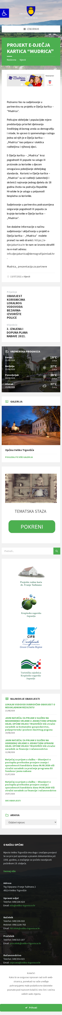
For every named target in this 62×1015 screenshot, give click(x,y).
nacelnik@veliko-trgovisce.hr (25, 928)
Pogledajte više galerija (19, 457)
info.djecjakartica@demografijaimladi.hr (31, 253)
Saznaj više (9, 871)
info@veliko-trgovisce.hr (22, 905)
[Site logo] (31, 18)
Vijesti (23, 59)
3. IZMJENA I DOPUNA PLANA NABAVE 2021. (17, 332)
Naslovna (11, 59)
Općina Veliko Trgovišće (19, 450)
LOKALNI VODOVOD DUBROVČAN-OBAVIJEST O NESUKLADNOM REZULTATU (30, 706)
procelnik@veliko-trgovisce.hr (25, 943)
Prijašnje (12, 291)
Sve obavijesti (13, 800)
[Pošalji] (56, 551)
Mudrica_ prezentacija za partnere (27, 266)
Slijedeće (12, 324)
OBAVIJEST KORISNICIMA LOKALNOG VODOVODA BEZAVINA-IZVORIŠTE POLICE (16, 307)
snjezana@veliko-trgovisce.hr (25, 962)
